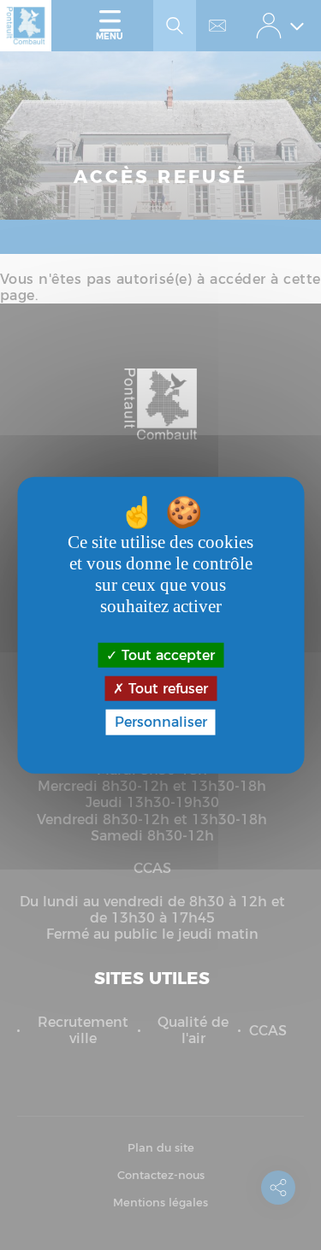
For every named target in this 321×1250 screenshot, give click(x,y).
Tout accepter (166, 655)
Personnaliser (161, 722)
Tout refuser (166, 689)
